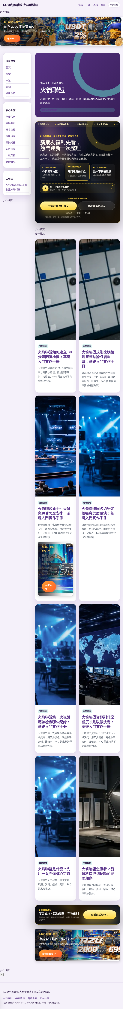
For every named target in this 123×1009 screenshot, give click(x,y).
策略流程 (10, 136)
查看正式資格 (100, 914)
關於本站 (32, 998)
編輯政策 (10, 93)
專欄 (95, 4)
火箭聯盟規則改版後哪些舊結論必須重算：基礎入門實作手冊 (98, 358)
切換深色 (114, 5)
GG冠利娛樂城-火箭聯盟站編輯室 (16, 187)
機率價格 (10, 129)
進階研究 (10, 161)
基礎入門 (10, 116)
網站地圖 (45, 998)
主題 (88, 4)
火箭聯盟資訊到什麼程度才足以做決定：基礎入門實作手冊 (98, 721)
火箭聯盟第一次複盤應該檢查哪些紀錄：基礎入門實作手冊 (54, 721)
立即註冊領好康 (58, 206)
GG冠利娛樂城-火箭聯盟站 (20, 5)
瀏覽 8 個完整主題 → (51, 109)
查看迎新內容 (97, 206)
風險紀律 (10, 142)
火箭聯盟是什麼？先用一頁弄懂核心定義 (54, 871)
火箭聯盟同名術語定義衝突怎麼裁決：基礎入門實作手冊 (98, 513)
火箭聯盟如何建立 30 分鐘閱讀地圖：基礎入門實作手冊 (55, 356)
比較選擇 (10, 155)
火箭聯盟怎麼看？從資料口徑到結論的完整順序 (98, 873)
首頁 (8, 67)
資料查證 (10, 123)
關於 (103, 4)
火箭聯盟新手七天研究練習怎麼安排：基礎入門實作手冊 (54, 513)
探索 (80, 4)
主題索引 (8, 998)
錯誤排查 (10, 148)
